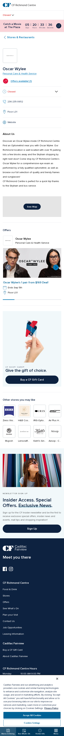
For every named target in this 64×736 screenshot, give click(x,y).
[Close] (57, 679)
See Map (32, 206)
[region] (32, 701)
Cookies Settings (32, 723)
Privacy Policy (51, 708)
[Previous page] (8, 267)
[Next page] (56, 267)
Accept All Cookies (32, 715)
